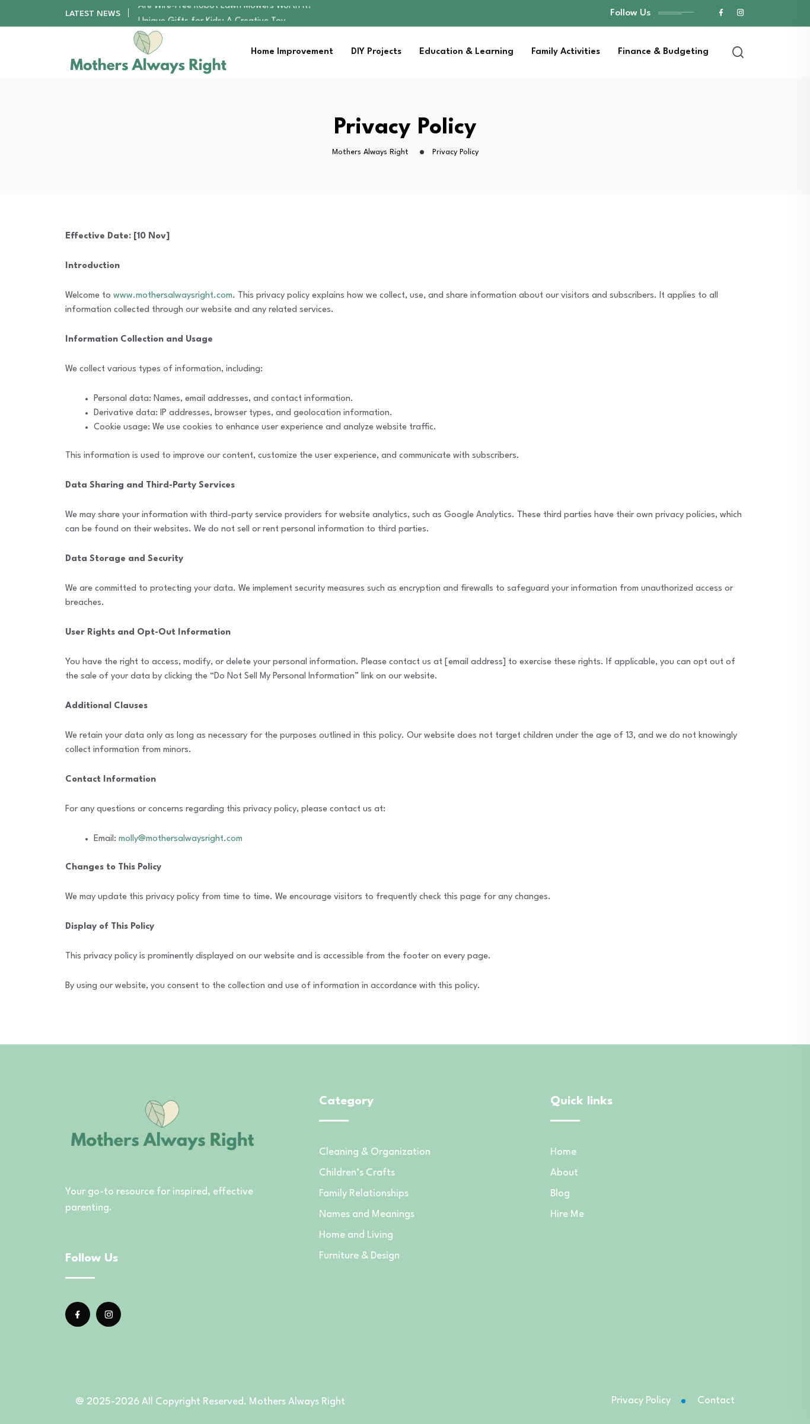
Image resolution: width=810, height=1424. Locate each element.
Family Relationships (364, 1194)
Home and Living (356, 1235)
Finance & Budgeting (663, 51)
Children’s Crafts (357, 1173)
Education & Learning (466, 51)
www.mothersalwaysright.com (172, 295)
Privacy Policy (641, 1401)
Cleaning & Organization (374, 1152)
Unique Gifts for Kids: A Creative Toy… (215, 12)
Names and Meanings (366, 1214)
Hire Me (567, 1214)
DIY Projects (376, 51)
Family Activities (565, 51)
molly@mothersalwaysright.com (181, 838)
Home (563, 1152)
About (564, 1173)
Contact (716, 1401)
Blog (560, 1194)
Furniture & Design (359, 1256)
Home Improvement (292, 51)
